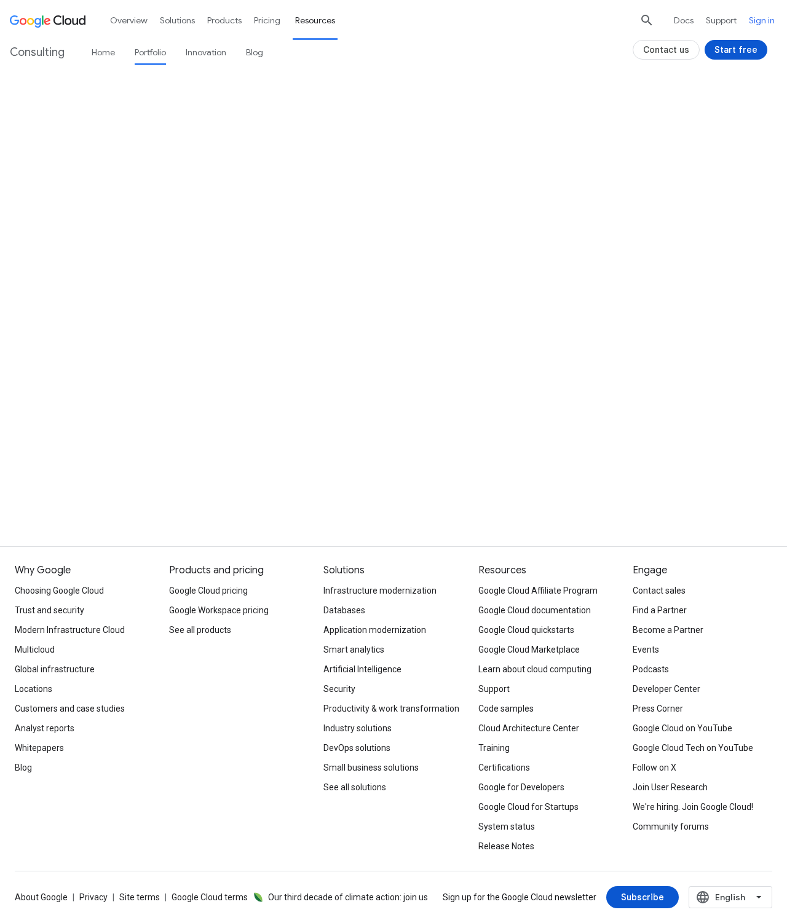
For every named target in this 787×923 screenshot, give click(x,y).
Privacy (93, 897)
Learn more (160, 472)
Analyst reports (44, 728)
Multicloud (35, 649)
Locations (33, 689)
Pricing (267, 20)
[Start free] (736, 50)
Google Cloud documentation (534, 610)
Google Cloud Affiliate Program (538, 590)
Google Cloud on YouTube (682, 728)
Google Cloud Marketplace (529, 649)
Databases (344, 610)
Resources (315, 20)
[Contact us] (666, 50)
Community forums (671, 826)
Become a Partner (668, 630)
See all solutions (354, 787)
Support (721, 20)
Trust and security (49, 610)
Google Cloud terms (210, 897)
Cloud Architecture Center (528, 728)
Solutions (177, 20)
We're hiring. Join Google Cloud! (693, 807)
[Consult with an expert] (170, 313)
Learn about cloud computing (534, 669)
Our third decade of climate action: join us (348, 897)
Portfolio (150, 52)
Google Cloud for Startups (528, 807)
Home (103, 52)
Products (224, 20)
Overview (129, 20)
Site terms (139, 897)
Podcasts (651, 669)
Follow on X (654, 767)
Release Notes (506, 846)
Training (494, 748)
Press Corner (658, 708)
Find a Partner (660, 610)
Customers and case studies (70, 708)
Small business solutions (371, 767)
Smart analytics (353, 649)
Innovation (206, 52)
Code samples (506, 708)
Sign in (762, 20)
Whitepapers (39, 748)
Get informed (393, 472)
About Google (41, 897)
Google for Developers (521, 787)
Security (339, 689)
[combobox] (730, 897)
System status (506, 826)
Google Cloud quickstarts (526, 630)
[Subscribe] (642, 897)
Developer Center (666, 689)
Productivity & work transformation (391, 708)
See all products (200, 630)
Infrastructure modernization (380, 590)
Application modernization (374, 630)
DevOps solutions (356, 748)
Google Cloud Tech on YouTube (693, 748)
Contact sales (659, 590)
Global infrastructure (55, 669)
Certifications (504, 767)
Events (646, 649)
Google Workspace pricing (219, 610)
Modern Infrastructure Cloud (70, 630)
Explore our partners (627, 472)
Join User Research (670, 787)
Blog (254, 52)
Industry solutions (357, 728)
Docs (684, 20)
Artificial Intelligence (362, 669)
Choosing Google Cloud (59, 590)
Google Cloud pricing (208, 590)
